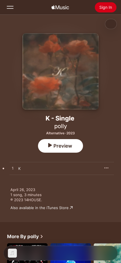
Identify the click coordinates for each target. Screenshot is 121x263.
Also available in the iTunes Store (39, 207)
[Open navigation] (10, 7)
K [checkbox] (19, 168)
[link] (25, 236)
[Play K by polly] (12, 168)
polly (60, 126)
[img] (60, 7)
